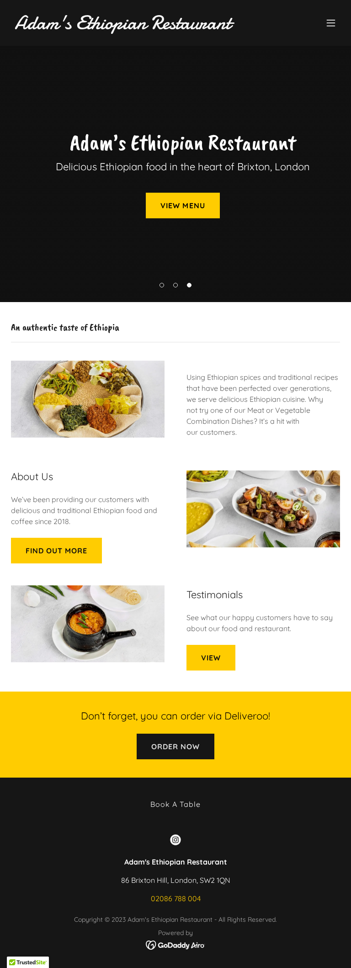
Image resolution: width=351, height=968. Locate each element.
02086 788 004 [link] (176, 898)
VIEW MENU (182, 205)
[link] (123, 26)
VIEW (211, 657)
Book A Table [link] (175, 804)
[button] (331, 23)
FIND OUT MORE (56, 550)
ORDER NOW (175, 746)
